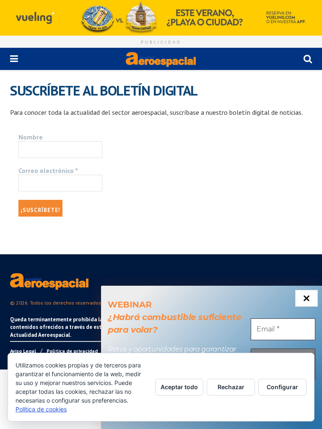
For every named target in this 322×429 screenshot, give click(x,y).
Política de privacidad (72, 351)
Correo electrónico (48, 170)
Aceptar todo (179, 386)
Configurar (282, 386)
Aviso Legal (23, 351)
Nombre (30, 137)
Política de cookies (41, 409)
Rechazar (231, 386)
